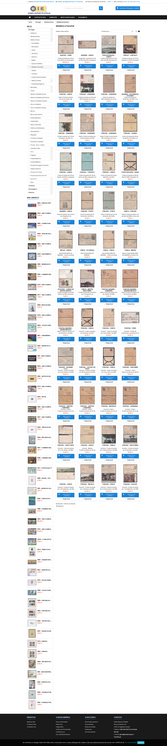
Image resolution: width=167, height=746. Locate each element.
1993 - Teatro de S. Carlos (44, 621)
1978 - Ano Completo (44, 315)
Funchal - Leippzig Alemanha (66, 407)
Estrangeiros (33, 189)
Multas (34, 60)
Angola (34, 70)
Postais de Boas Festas (39, 77)
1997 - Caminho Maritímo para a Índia (44, 447)
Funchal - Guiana (130, 133)
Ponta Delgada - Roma (130, 172)
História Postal (35, 40)
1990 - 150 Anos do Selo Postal (44, 661)
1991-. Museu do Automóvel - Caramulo (44, 488)
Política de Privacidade (63, 729)
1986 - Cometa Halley (44, 223)
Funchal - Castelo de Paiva (87, 368)
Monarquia (35, 47)
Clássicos (34, 33)
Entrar (125, 1)
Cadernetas (34, 121)
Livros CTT (34, 179)
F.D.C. (32, 152)
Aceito (140, 743)
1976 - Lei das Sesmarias (44, 580)
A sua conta (90, 717)
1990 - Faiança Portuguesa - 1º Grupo (44, 692)
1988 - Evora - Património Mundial (44, 478)
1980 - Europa (42, 651)
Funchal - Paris (66, 55)
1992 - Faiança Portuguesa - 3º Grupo (44, 702)
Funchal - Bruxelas (108, 406)
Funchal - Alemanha (87, 94)
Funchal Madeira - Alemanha (109, 290)
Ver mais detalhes (131, 742)
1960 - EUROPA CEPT (44, 203)
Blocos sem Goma (36, 114)
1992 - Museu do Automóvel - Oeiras (44, 346)
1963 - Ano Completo (44, 213)
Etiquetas (33, 135)
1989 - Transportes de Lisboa (44, 560)
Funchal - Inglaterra (130, 445)
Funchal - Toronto (87, 172)
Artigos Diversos (36, 169)
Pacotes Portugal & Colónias (40, 165)
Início (29, 26)
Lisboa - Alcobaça (87, 250)
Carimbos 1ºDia (35, 148)
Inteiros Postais (36, 80)
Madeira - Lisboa (87, 55)
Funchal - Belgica (87, 484)
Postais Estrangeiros (38, 84)
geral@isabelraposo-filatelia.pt (73, 1)
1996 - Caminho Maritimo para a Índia (44, 274)
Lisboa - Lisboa (108, 250)
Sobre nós (53, 17)
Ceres (33, 50)
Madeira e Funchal (37, 67)
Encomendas (89, 724)
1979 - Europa (42, 641)
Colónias (34, 74)
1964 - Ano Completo (44, 366)
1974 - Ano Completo (44, 386)
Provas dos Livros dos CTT (39, 175)
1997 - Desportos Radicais (44, 570)
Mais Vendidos (33, 197)
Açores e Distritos (37, 64)
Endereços (88, 729)
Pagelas (33, 155)
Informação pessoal (91, 722)
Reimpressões (35, 36)
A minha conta (31, 724)
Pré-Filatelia (35, 43)
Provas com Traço (36, 172)
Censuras (35, 53)
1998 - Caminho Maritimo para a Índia (44, 509)
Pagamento (82, 17)
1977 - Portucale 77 (44, 468)
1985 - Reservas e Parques (44, 264)
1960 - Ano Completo (44, 519)
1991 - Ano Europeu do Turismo (44, 672)
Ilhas (32, 182)
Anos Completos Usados (38, 108)
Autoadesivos (35, 131)
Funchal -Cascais (130, 484)
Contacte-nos (40, 17)
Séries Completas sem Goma (40, 97)
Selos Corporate (36, 125)
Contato (118, 717)
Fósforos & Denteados (38, 128)
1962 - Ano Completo (44, 244)
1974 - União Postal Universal (44, 549)
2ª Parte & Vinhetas (37, 138)
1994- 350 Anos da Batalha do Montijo (44, 437)
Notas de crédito (90, 727)
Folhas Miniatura (36, 118)
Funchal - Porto (87, 211)
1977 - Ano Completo (44, 295)
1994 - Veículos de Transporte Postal (44, 427)
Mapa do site (31, 722)
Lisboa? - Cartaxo (130, 55)
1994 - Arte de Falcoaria (44, 233)
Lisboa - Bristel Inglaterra (87, 290)
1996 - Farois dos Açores (44, 498)
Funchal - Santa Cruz (66, 445)
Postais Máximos (36, 158)
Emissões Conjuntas (37, 142)
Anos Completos (36, 104)
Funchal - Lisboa (65, 94)
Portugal (32, 30)
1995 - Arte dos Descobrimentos (44, 376)
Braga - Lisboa (65, 250)
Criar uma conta (135, 1)
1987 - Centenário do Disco (44, 335)
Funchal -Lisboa (109, 484)
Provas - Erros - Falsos (38, 145)
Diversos (34, 57)
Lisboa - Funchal (130, 211)
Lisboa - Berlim (130, 250)
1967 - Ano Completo (44, 417)
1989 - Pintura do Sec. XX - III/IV (44, 600)
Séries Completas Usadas (39, 101)
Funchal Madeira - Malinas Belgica (130, 290)
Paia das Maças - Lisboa (108, 56)
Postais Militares (36, 162)
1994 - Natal (41, 397)
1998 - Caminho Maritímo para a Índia (44, 458)
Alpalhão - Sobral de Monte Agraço (66, 290)
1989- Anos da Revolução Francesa (44, 305)
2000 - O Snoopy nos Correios (44, 539)
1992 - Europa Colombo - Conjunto (44, 682)
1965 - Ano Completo (44, 407)
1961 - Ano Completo (44, 356)
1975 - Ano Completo (44, 529)
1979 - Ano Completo (44, 284)
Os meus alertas (90, 732)
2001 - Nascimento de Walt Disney (44, 254)
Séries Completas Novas (38, 94)
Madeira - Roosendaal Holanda (130, 95)
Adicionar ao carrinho (64, 66)
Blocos (33, 111)
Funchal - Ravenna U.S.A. (66, 368)
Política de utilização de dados (96, 1)
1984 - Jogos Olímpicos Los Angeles (44, 325)
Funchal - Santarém (130, 367)
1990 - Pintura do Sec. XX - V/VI (44, 611)
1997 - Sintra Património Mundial (44, 631)
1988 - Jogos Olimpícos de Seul (44, 590)
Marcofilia (34, 87)
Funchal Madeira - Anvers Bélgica (66, 329)
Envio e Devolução (68, 17)
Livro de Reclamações (63, 734)
